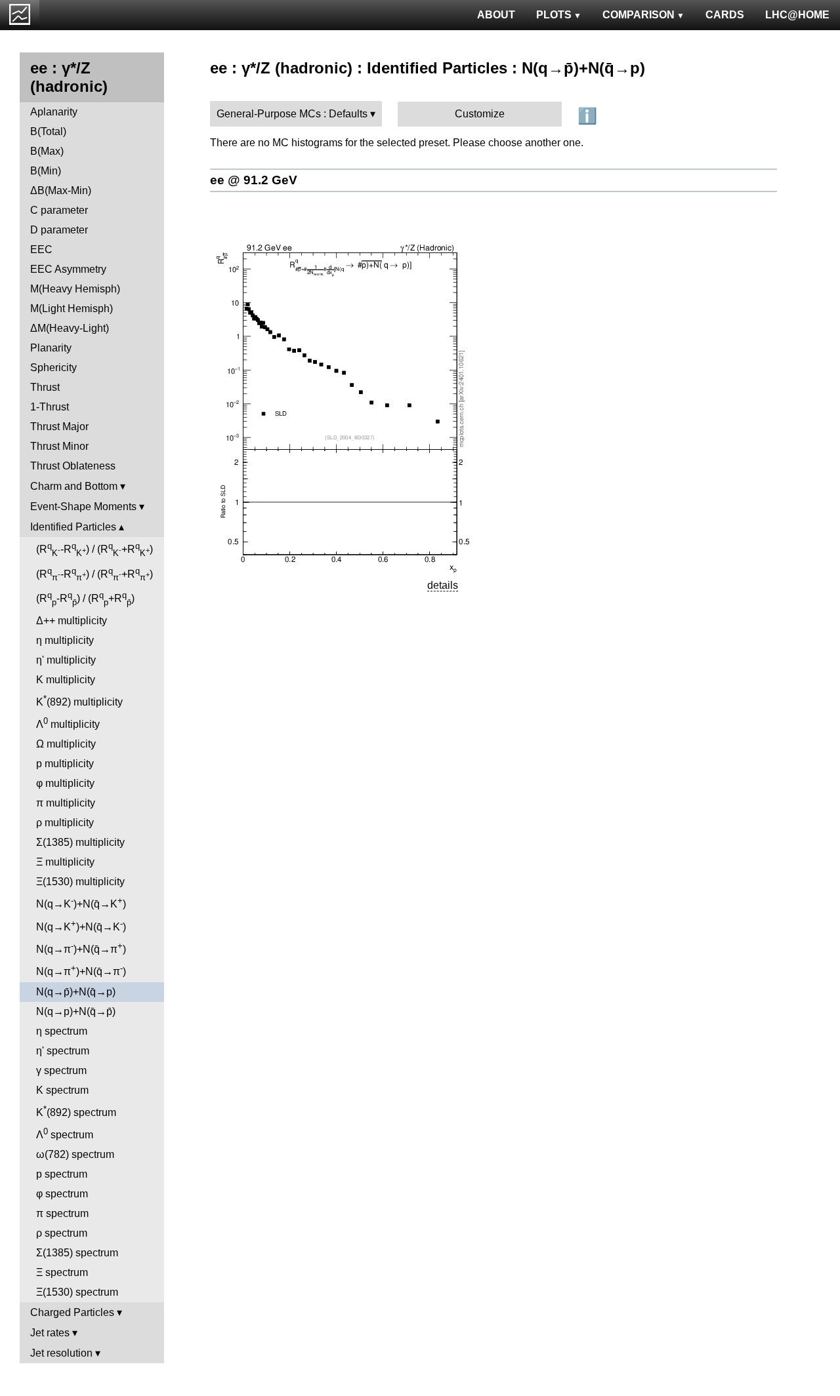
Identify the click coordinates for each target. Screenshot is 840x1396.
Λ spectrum (64, 1133)
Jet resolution (61, 1353)
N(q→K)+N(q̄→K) (81, 902)
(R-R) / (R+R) (94, 549)
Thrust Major (59, 426)
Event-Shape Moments (83, 506)
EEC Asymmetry (68, 269)
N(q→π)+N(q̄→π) (81, 948)
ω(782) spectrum (75, 1154)
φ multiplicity (65, 783)
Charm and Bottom (73, 486)
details (442, 585)
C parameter (59, 210)
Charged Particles (72, 1312)
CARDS (724, 14)
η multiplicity (65, 640)
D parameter (59, 229)
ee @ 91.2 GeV (253, 180)
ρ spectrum (61, 1233)
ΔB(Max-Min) (60, 190)
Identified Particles (73, 526)
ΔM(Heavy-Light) (69, 328)
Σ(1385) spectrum (77, 1252)
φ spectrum (62, 1193)
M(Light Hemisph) (71, 308)
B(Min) (45, 170)
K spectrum (62, 1090)
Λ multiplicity (68, 723)
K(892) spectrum (76, 1111)
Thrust (45, 387)
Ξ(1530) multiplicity (80, 881)
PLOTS (554, 14)
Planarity (51, 347)
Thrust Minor (59, 446)
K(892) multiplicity (79, 701)
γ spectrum (61, 1070)
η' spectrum (62, 1050)
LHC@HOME (797, 14)
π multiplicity (65, 802)
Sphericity (53, 367)
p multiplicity (65, 763)
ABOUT (496, 14)
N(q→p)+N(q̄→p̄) (76, 1011)
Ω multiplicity (66, 743)
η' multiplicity (66, 660)
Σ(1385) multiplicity (80, 842)
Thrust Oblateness (73, 465)
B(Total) (48, 131)
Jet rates (50, 1332)
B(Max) (47, 151)
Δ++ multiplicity (71, 620)
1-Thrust (49, 406)
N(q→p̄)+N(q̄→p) (76, 991)
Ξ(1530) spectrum (77, 1292)
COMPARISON (638, 14)
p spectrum (61, 1174)
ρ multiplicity (65, 822)
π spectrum (62, 1213)
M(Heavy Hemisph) (75, 288)
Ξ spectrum (62, 1272)
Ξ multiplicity (65, 862)
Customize (480, 113)
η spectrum (61, 1031)
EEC (41, 249)
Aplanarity (53, 111)
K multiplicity (65, 679)
